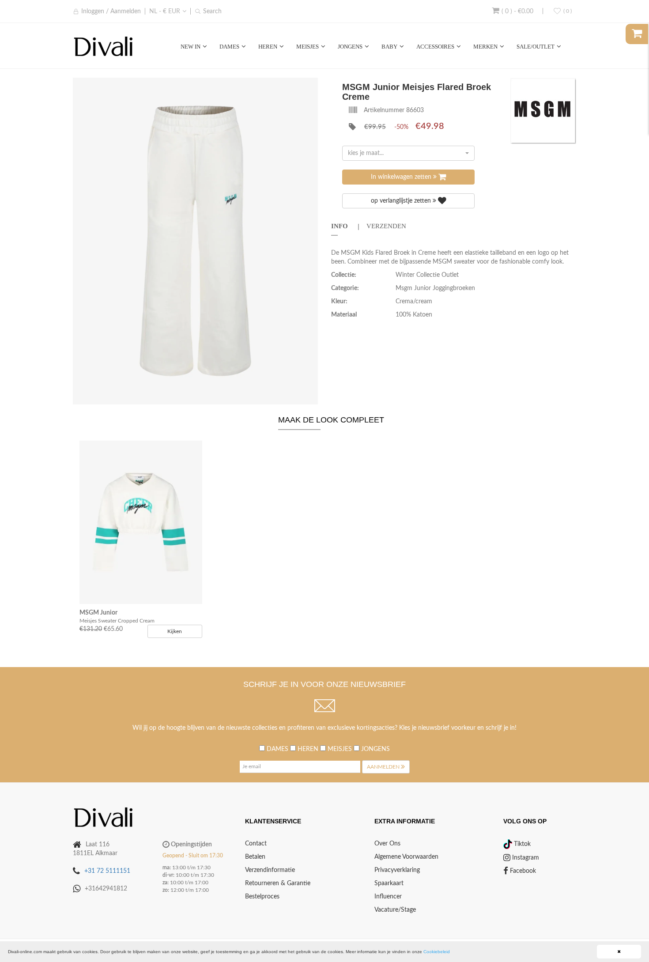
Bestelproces (262, 897)
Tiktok (521, 844)
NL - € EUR (164, 11)
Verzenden (386, 226)
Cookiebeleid (436, 951)
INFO (339, 226)
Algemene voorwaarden (406, 857)
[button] (310, 86)
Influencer (388, 897)
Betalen (255, 857)
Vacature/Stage (395, 910)
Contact (256, 844)
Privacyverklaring (397, 870)
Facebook (522, 871)
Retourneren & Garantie (277, 883)
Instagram (524, 858)
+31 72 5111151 (107, 871)
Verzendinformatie (270, 870)
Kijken (174, 631)
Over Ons (387, 844)
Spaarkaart (389, 883)
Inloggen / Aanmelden (111, 11)
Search (212, 11)
